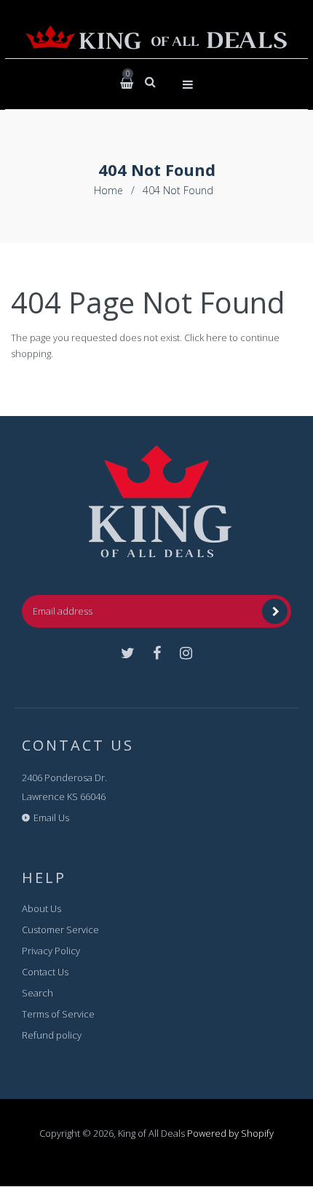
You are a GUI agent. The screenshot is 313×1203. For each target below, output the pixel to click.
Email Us (51, 817)
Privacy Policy (51, 950)
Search (37, 992)
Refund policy (52, 1035)
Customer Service (60, 929)
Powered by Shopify (230, 1133)
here (216, 337)
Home (108, 190)
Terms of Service (58, 1013)
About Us (41, 908)
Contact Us (45, 971)
